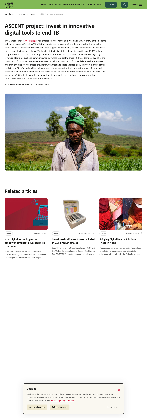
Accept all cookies (37, 407)
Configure (111, 407)
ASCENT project (30, 41)
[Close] (119, 390)
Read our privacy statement (62, 401)
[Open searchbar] (124, 5)
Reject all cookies (59, 407)
